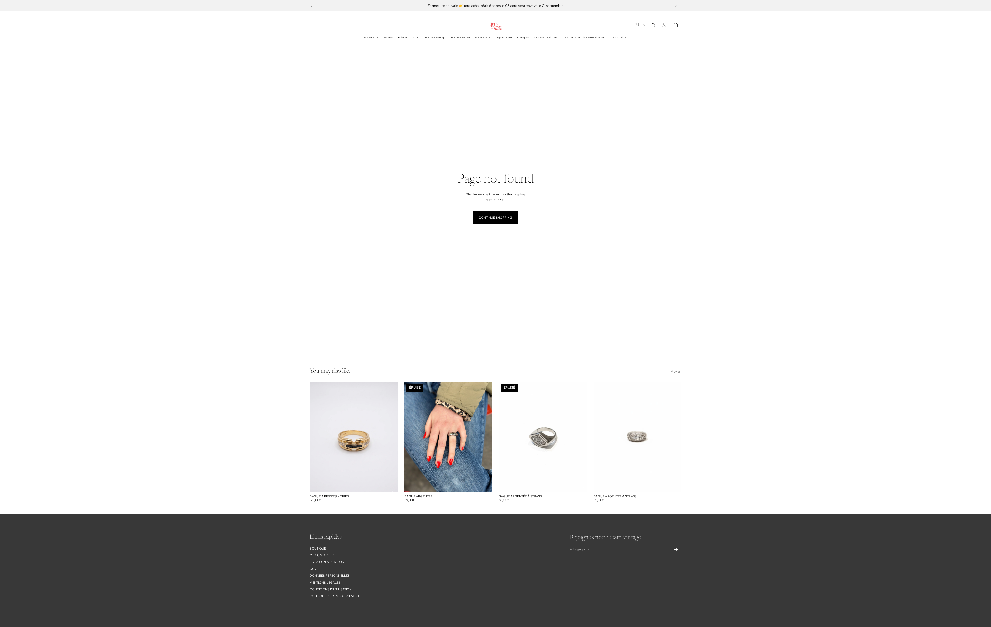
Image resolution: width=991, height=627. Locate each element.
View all (676, 372)
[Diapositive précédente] (311, 5)
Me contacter (322, 555)
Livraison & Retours (327, 562)
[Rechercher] (653, 25)
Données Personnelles (329, 576)
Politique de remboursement (334, 596)
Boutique (318, 548)
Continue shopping (495, 218)
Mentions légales (325, 583)
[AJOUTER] (389, 484)
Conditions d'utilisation (331, 589)
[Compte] (664, 25)
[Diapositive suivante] (675, 5)
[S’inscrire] (675, 549)
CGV (313, 569)
